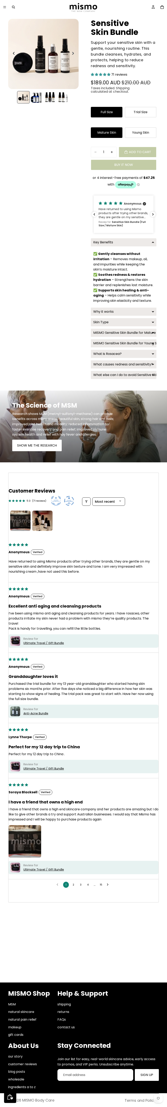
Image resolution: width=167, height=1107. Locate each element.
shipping (64, 1004)
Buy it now (123, 164)
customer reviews (22, 1064)
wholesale (16, 1079)
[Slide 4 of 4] (63, 97)
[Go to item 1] (20, 521)
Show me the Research (37, 445)
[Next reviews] (153, 214)
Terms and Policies (142, 1100)
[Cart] (162, 7)
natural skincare (21, 1011)
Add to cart (140, 152)
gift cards (15, 1034)
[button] (101, 74)
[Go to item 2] (42, 521)
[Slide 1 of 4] (23, 97)
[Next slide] (74, 53)
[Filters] (86, 501)
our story (15, 1056)
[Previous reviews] (94, 214)
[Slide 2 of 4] (37, 97)
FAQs (61, 1019)
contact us (66, 1027)
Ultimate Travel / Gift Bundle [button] (43, 643)
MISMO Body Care (38, 1100)
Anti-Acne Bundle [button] (35, 713)
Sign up (147, 1075)
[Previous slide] (12, 53)
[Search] (13, 7)
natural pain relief (22, 1019)
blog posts (16, 1071)
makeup (14, 1027)
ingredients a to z (22, 1087)
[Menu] (4, 7)
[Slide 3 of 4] (50, 97)
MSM (12, 1004)
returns (63, 1011)
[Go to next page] (108, 885)
